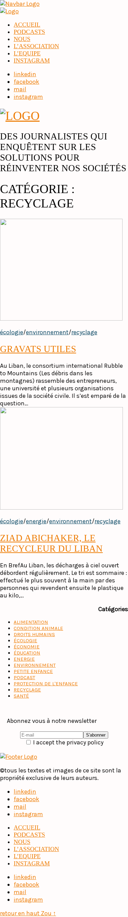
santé (21, 696)
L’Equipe (27, 53)
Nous (22, 39)
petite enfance (33, 671)
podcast (24, 677)
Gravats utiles (38, 349)
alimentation (31, 622)
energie (36, 521)
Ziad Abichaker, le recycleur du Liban (51, 543)
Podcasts (29, 31)
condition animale (38, 628)
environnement (47, 332)
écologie (11, 332)
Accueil (27, 24)
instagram (32, 60)
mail (20, 806)
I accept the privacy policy (67, 742)
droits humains (34, 634)
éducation (27, 653)
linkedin (25, 791)
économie (27, 647)
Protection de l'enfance (46, 683)
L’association (36, 46)
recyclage (84, 332)
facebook (26, 799)
